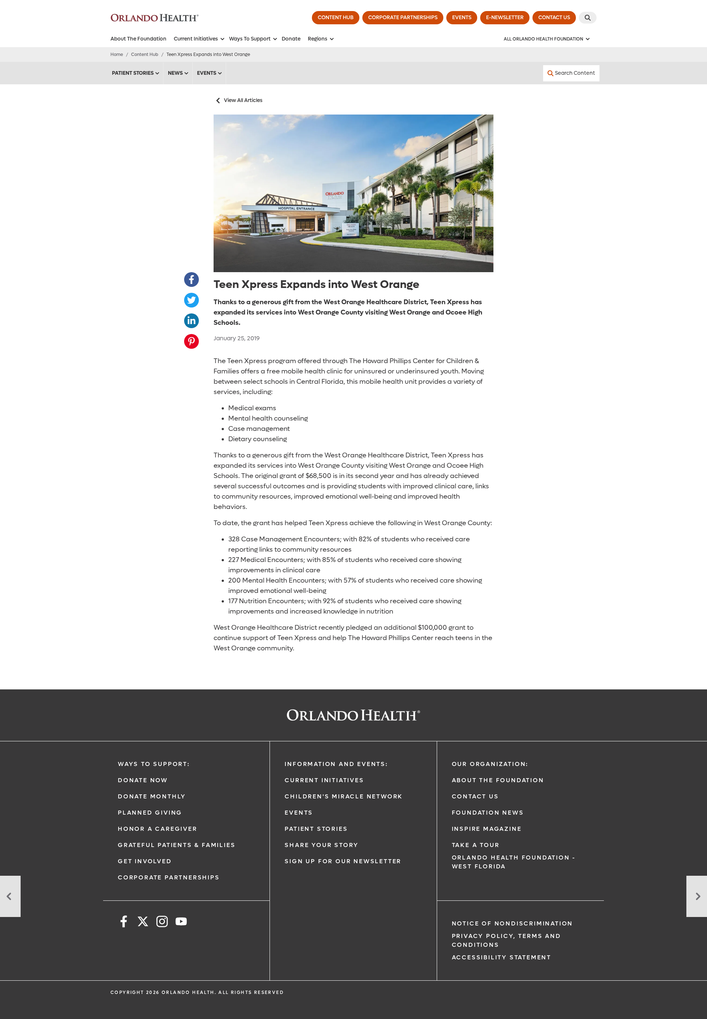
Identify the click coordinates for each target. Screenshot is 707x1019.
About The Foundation (138, 38)
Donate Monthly (152, 796)
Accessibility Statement (501, 957)
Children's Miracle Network (344, 796)
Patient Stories (133, 73)
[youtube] (181, 923)
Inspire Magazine (487, 829)
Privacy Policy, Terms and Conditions (506, 940)
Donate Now (143, 780)
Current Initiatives (196, 38)
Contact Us (475, 796)
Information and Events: (336, 764)
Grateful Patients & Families (176, 845)
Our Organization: (490, 764)
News (175, 73)
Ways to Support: (154, 764)
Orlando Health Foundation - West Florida (514, 862)
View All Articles (243, 100)
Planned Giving (150, 812)
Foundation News (488, 812)
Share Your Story (322, 845)
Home (116, 54)
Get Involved (145, 861)
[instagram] (162, 923)
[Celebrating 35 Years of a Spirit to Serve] (10, 896)
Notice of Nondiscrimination (512, 923)
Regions (317, 38)
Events (206, 73)
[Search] (588, 18)
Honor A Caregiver (157, 829)
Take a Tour (476, 845)
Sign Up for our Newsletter (343, 861)
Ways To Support (250, 38)
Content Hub (144, 54)
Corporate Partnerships (169, 877)
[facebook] (124, 923)
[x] (143, 923)
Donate (291, 38)
